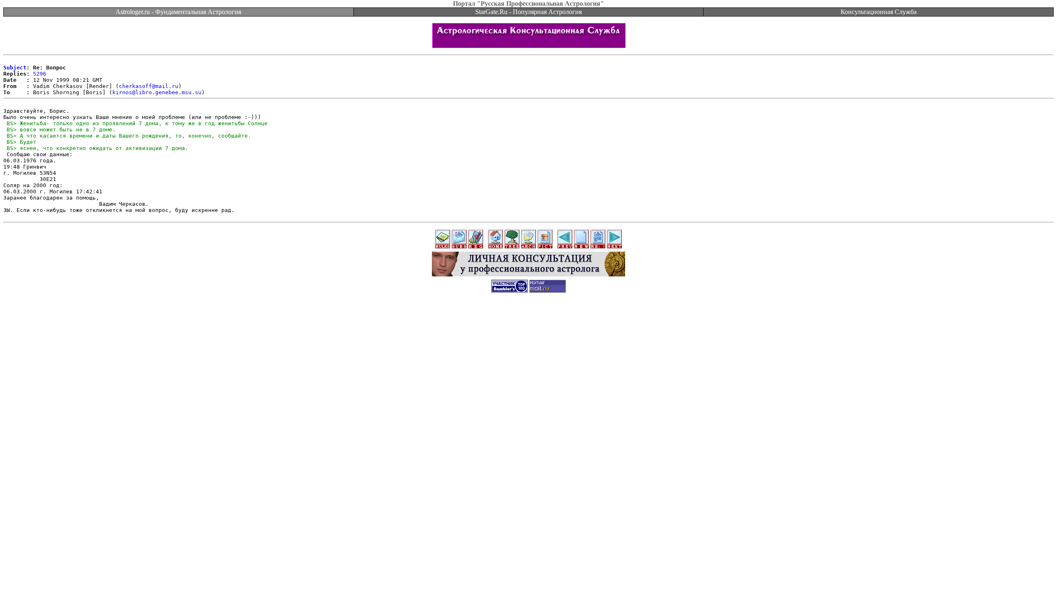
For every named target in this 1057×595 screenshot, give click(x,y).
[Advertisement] (528, 317)
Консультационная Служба (879, 11)
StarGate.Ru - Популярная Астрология (528, 11)
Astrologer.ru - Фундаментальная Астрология (178, 11)
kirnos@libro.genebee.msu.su (156, 92)
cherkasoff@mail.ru (148, 86)
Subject (14, 67)
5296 (39, 74)
